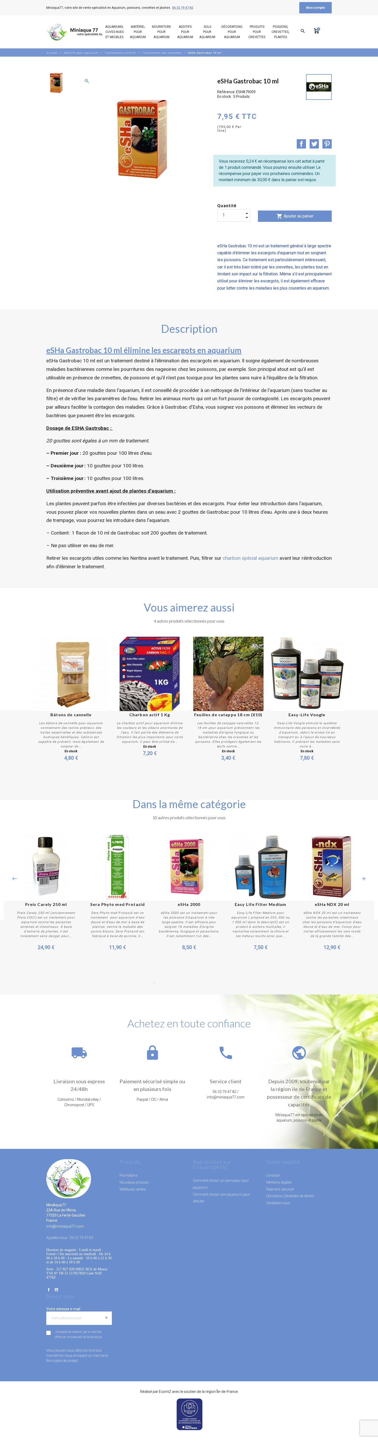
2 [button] (162, 982)
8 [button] (208, 982)
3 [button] (169, 982)
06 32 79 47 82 (182, 8)
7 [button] (200, 982)
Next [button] (363, 879)
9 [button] (216, 982)
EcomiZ (165, 1391)
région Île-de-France (221, 1391)
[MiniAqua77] (80, 32)
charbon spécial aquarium (250, 558)
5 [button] (185, 982)
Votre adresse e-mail (63, 1309)
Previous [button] (14, 879)
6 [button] (192, 982)
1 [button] (154, 982)
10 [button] (223, 982)
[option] (55, 83)
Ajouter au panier (294, 216)
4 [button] (177, 982)
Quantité (227, 205)
